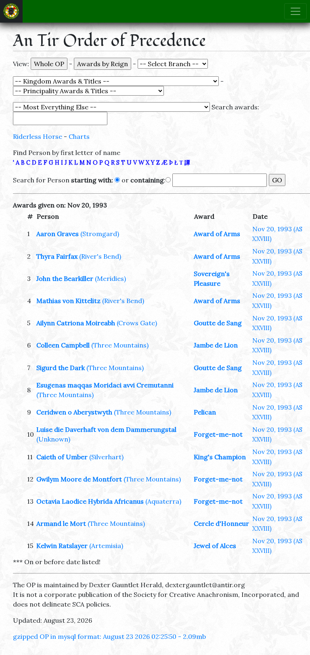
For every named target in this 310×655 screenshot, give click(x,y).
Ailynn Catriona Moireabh (75, 323)
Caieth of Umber (62, 457)
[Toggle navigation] (295, 11)
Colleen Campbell (63, 345)
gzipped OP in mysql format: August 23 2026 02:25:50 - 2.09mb (109, 636)
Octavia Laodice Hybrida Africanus (90, 501)
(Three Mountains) (120, 345)
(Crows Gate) (137, 323)
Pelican (205, 412)
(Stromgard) (99, 234)
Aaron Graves (57, 234)
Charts (79, 136)
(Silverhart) (106, 457)
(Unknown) (53, 439)
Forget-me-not (218, 434)
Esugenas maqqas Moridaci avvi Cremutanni (105, 385)
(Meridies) (110, 278)
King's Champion (220, 457)
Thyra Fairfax (57, 256)
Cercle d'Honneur (221, 523)
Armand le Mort (61, 523)
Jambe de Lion (216, 345)
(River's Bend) (100, 256)
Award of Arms (217, 234)
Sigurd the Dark (60, 368)
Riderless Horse (37, 136)
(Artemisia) (106, 546)
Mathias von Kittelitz (68, 301)
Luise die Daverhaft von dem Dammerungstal (106, 429)
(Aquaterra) (163, 501)
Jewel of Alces (215, 546)
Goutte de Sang (218, 323)
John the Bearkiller (64, 278)
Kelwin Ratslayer (62, 546)
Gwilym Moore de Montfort (79, 479)
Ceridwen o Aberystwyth (74, 412)
